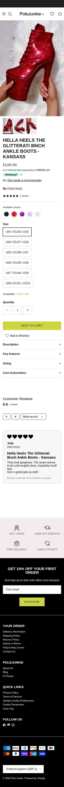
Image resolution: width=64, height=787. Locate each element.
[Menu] (4, 14)
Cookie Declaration (13, 704)
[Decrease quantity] (7, 310)
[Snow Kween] (37, 214)
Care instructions (14, 372)
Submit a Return (12, 643)
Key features (11, 353)
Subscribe (32, 601)
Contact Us (9, 651)
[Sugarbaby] (29, 214)
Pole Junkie (17, 778)
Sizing (7, 363)
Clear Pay (8, 708)
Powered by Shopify (35, 778)
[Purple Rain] (22, 214)
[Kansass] (14, 214)
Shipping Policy (11, 635)
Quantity (8, 302)
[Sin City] (6, 214)
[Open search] (6, 417)
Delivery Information (14, 631)
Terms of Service (12, 696)
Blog (5, 672)
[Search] (12, 14)
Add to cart (32, 325)
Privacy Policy (10, 692)
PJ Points (8, 676)
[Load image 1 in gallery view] (32, 68)
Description (10, 344)
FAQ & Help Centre (13, 647)
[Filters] (15, 417)
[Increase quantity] (27, 310)
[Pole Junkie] (32, 13)
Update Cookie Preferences (18, 700)
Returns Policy (11, 639)
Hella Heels (14, 188)
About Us (8, 668)
